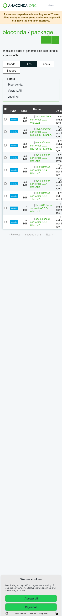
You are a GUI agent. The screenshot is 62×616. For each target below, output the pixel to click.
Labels (46, 64)
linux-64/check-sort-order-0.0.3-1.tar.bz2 (41, 196)
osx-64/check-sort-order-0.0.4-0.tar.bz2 (40, 183)
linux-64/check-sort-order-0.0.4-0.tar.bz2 (41, 170)
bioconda (14, 32)
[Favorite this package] (46, 40)
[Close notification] (58, 17)
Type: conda (15, 84)
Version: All (15, 90)
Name (36, 109)
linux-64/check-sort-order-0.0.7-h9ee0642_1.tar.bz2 (41, 131)
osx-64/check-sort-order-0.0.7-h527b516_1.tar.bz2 (41, 145)
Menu (51, 5)
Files (28, 64)
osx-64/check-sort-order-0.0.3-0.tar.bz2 (40, 222)
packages (44, 32)
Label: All (14, 96)
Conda (11, 64)
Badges (11, 70)
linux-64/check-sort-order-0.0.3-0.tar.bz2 (41, 208)
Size (24, 111)
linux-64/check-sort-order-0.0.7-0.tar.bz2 (41, 119)
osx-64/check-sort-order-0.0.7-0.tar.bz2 (40, 157)
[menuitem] (16, 84)
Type (13, 111)
